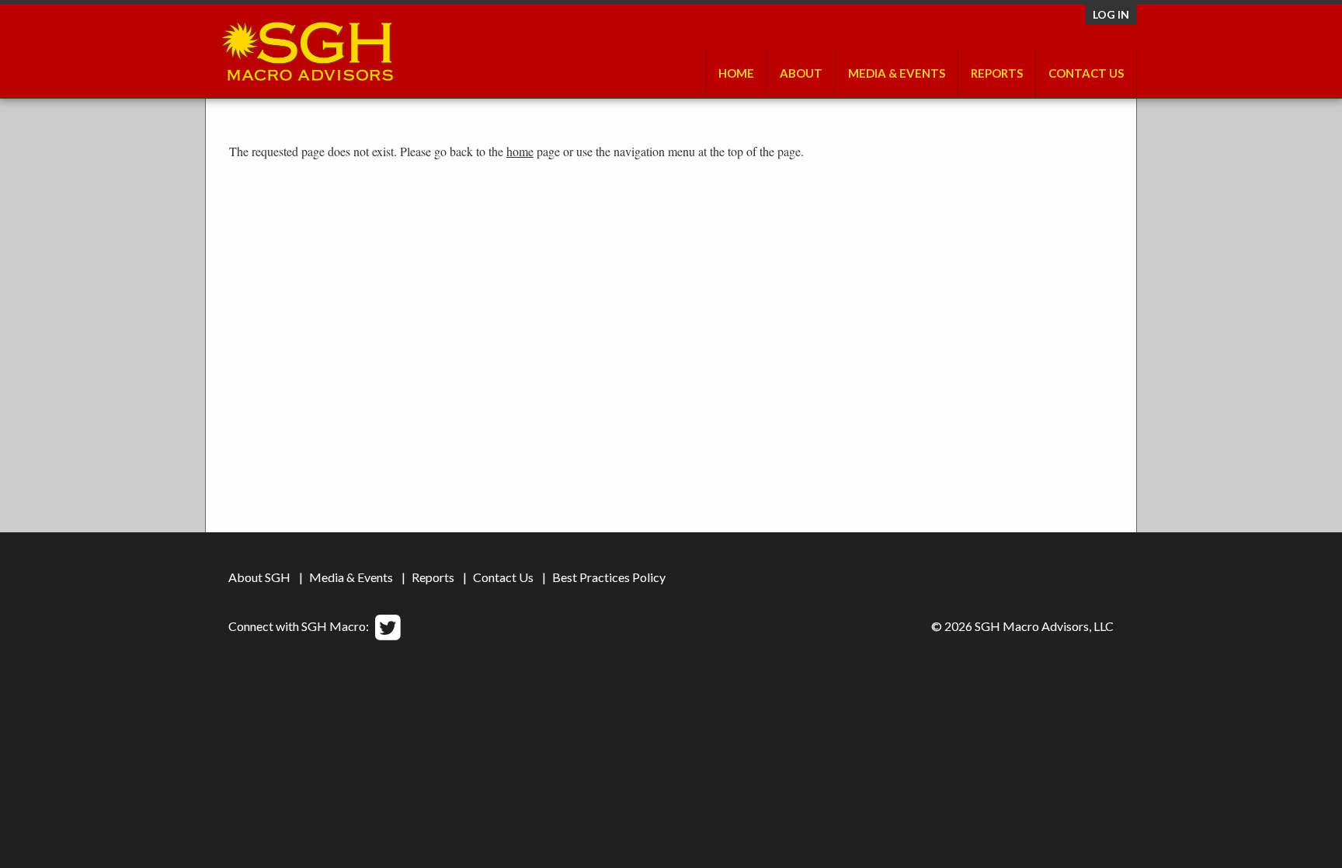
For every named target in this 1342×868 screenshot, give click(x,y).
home (520, 151)
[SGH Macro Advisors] (307, 47)
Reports (433, 577)
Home (736, 73)
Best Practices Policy (609, 577)
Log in (1111, 14)
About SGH (259, 577)
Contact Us (1086, 73)
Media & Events (896, 73)
